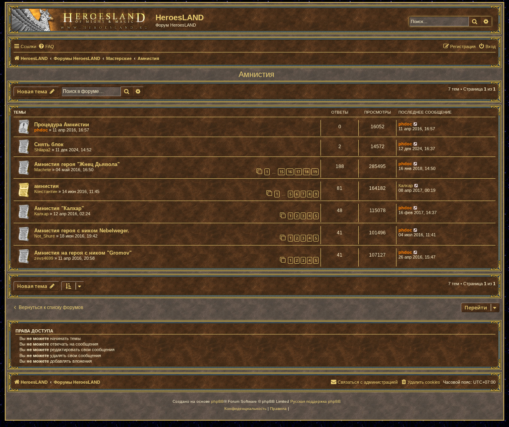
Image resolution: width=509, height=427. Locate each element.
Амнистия (256, 74)
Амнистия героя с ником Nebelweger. (81, 231)
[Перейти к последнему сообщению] (415, 124)
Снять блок (49, 144)
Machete (42, 169)
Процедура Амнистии (61, 125)
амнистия (46, 186)
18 (307, 171)
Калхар (405, 185)
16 (290, 171)
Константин (45, 191)
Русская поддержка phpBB (315, 401)
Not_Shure (44, 236)
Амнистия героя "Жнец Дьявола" (77, 164)
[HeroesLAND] (81, 18)
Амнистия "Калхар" (59, 208)
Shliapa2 (42, 149)
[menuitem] (46, 46)
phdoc (41, 130)
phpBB (217, 401)
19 (315, 171)
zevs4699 (43, 258)
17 (298, 171)
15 (282, 171)
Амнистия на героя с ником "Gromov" (83, 253)
